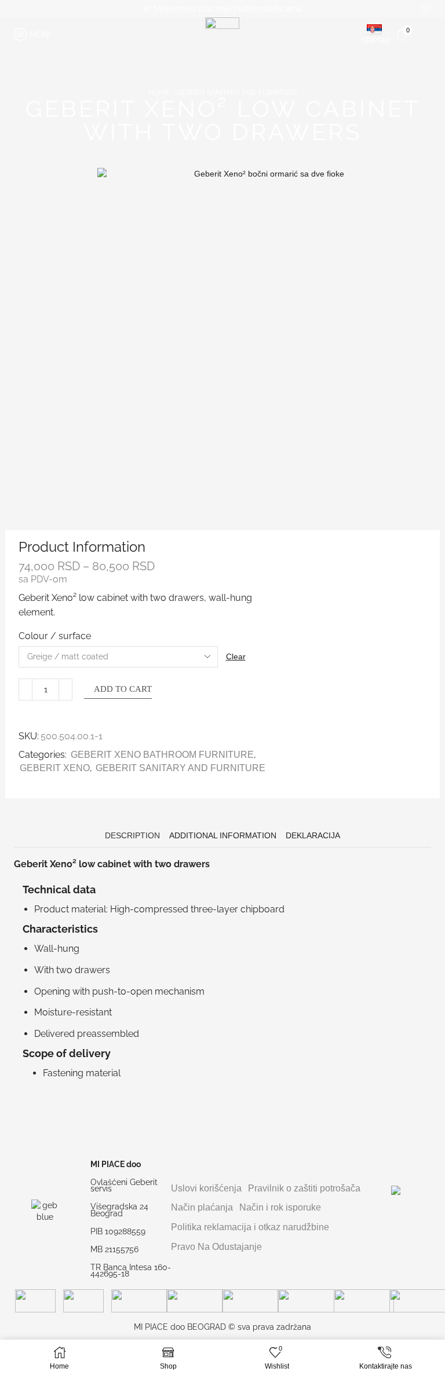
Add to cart (123, 689)
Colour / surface (55, 635)
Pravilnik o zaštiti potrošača (304, 1188)
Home (158, 92)
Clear (236, 656)
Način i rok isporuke (280, 1207)
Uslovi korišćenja (206, 1188)
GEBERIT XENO (55, 768)
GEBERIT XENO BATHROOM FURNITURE (162, 755)
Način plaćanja (202, 1207)
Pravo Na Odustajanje (216, 1247)
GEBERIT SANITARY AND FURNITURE (237, 92)
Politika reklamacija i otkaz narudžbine (250, 1227)
